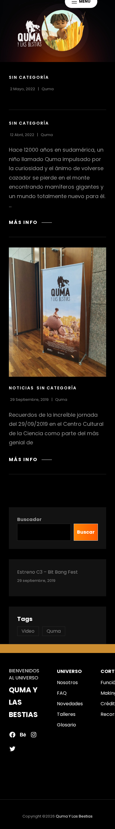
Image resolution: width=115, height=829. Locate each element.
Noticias (21, 388)
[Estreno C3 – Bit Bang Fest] (57, 312)
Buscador (29, 519)
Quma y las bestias (74, 816)
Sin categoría (29, 77)
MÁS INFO (30, 222)
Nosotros (67, 682)
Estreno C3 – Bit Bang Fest (47, 572)
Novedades (70, 703)
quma (48, 89)
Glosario (66, 724)
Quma (54, 631)
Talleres (66, 714)
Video (28, 631)
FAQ (62, 693)
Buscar (86, 532)
